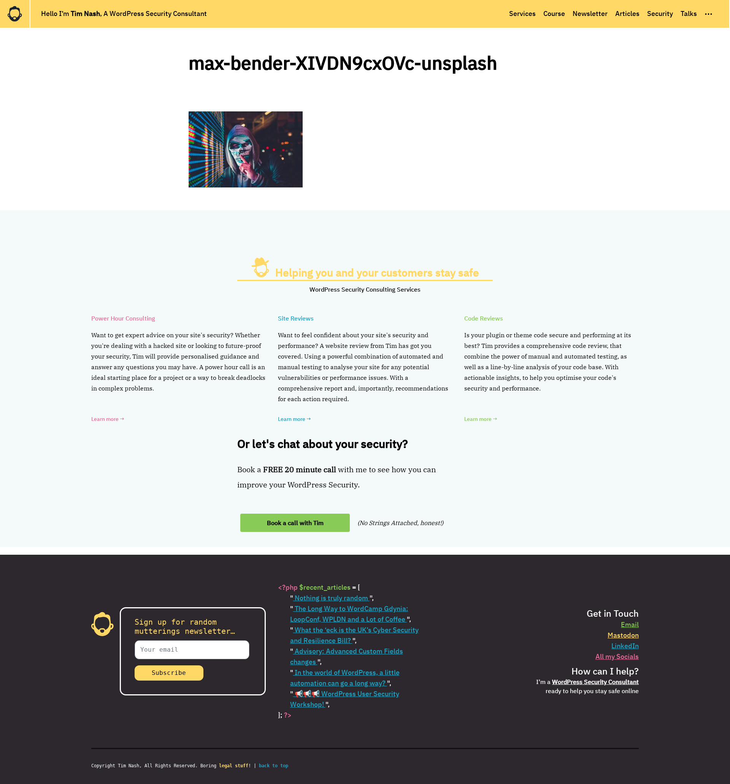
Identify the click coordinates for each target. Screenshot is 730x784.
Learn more (107, 419)
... (709, 11)
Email (630, 624)
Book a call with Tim (295, 523)
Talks (689, 13)
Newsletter (590, 13)
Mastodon (623, 635)
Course (554, 13)
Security (660, 13)
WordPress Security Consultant (595, 682)
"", (332, 598)
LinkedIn (625, 645)
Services (522, 13)
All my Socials (617, 656)
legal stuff (233, 765)
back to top (273, 765)
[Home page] (15, 14)
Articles (627, 13)
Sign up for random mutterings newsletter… (185, 626)
